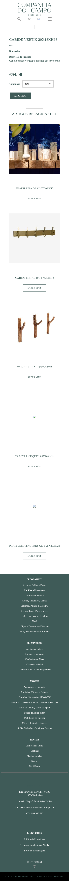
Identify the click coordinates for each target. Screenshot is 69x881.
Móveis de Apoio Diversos (34, 723)
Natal (34, 621)
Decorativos (34, 579)
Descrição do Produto (20, 56)
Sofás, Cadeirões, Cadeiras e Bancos (34, 728)
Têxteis (34, 740)
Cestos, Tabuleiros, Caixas (34, 600)
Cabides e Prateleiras (34, 590)
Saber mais (34, 198)
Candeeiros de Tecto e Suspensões (35, 669)
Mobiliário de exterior (34, 718)
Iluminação (34, 643)
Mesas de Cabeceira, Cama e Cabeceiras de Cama (34, 702)
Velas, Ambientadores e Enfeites (34, 631)
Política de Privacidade (34, 839)
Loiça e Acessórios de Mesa (35, 616)
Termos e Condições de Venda (34, 845)
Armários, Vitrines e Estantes (34, 692)
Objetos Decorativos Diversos (35, 626)
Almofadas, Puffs (34, 745)
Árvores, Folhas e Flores (34, 585)
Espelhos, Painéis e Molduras (34, 606)
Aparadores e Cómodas (34, 687)
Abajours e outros (34, 649)
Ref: (11, 45)
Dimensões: (15, 51)
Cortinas (35, 751)
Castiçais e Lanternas (34, 595)
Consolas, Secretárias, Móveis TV (35, 697)
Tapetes (34, 761)
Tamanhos (14, 84)
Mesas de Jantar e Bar (34, 713)
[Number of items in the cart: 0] (29, 19)
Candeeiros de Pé (34, 664)
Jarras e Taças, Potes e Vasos (34, 611)
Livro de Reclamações (34, 850)
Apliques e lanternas (34, 654)
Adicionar (20, 96)
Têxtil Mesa (34, 766)
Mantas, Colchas (34, 756)
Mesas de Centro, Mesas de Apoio (34, 707)
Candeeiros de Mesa (34, 659)
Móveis (34, 681)
